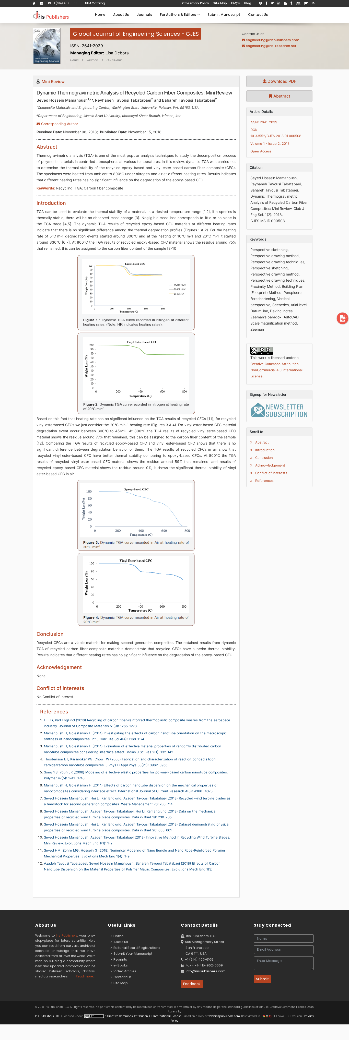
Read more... (85, 976)
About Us (121, 14)
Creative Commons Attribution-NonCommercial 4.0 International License (276, 370)
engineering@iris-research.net (271, 45)
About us (120, 941)
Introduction (264, 450)
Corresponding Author (59, 124)
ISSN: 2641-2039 (263, 122)
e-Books (120, 965)
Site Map (220, 3)
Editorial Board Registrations (136, 947)
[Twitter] (272, 3)
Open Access (261, 151)
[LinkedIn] (279, 3)
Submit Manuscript (223, 14)
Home (100, 14)
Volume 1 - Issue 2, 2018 (269, 143)
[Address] (34, 3)
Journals (144, 14)
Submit (262, 979)
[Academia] (306, 3)
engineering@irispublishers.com (272, 40)
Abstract (281, 96)
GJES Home (115, 60)
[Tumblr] (291, 3)
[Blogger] (285, 3)
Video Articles (124, 971)
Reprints (119, 959)
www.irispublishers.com (224, 1016)
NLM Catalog (95, 3)
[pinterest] (260, 3)
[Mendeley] (298, 3)
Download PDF (281, 81)
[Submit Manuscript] (342, 318)
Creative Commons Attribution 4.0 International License (144, 1016)
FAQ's (235, 3)
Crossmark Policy (195, 3)
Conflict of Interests (270, 473)
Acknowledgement (269, 465)
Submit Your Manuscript (132, 953)
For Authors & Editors (178, 14)
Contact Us (258, 14)
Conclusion (263, 458)
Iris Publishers (66, 935)
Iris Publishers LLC (47, 1016)
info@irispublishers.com (206, 971)
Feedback (192, 983)
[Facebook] (266, 3)
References (264, 481)
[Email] (41, 3)
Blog (247, 3)
